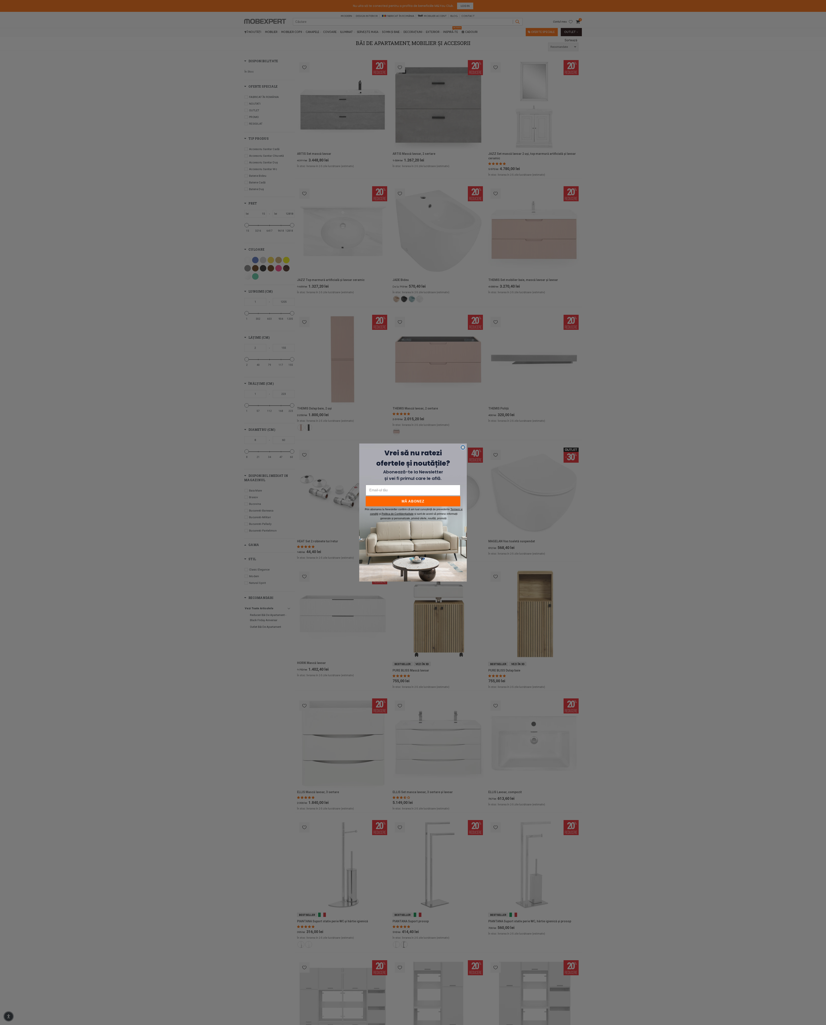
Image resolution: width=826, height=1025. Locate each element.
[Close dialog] (463, 447)
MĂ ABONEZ (413, 501)
